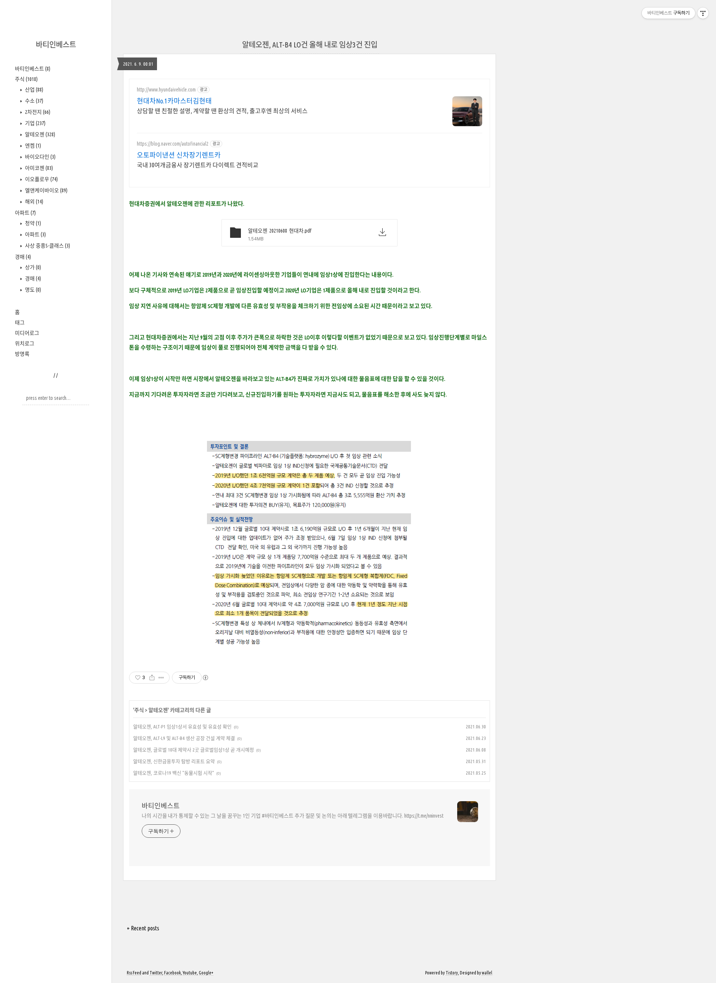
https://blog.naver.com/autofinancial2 (172, 144)
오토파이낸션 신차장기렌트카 (179, 155)
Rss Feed (134, 972)
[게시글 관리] (161, 677)
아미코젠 (38, 168)
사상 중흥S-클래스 (47, 246)
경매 (23, 257)
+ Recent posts (143, 928)
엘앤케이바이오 (45, 190)
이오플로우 (41, 179)
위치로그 (24, 343)
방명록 (22, 354)
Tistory (452, 972)
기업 (34, 123)
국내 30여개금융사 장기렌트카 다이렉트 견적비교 (197, 165)
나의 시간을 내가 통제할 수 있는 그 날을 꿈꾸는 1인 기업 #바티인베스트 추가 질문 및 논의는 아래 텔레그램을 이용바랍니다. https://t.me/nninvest (292, 816)
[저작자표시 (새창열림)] (205, 678)
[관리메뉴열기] (703, 13)
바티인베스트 (56, 44)
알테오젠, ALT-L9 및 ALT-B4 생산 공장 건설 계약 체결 (184, 738)
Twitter (156, 972)
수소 (33, 101)
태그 (20, 323)
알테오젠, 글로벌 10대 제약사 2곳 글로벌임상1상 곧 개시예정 (193, 749)
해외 (33, 202)
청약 (32, 223)
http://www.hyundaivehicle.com (166, 90)
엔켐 (32, 146)
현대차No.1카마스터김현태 (174, 101)
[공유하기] (152, 677)
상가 (32, 267)
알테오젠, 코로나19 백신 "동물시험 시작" (173, 772)
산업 (33, 90)
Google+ (206, 972)
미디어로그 (27, 333)
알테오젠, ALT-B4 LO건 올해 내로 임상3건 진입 (309, 44)
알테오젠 (39, 134)
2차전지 (37, 112)
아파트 (25, 213)
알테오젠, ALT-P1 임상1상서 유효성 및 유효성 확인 (182, 726)
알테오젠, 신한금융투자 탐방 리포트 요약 (174, 761)
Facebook (172, 972)
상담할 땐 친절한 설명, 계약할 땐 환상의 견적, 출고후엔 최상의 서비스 (222, 111)
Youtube (190, 972)
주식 (26, 79)
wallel (487, 972)
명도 (32, 290)
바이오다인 (40, 157)
